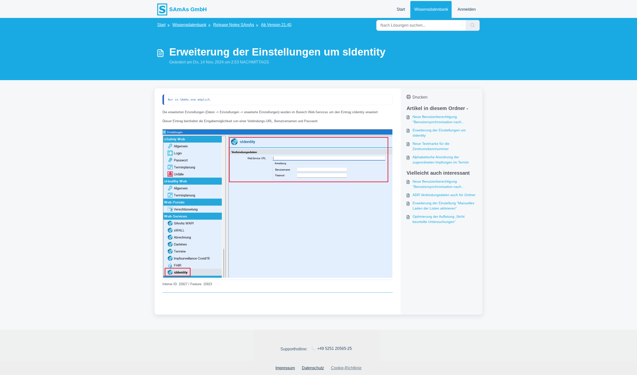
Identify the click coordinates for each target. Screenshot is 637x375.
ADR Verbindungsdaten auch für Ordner (444, 195)
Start (401, 9)
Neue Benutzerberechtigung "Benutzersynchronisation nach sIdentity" (437, 120)
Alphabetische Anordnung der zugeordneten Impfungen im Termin (441, 159)
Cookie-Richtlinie (346, 368)
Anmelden (467, 9)
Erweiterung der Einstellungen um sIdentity (439, 132)
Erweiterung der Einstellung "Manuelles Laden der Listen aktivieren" (443, 205)
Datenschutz (313, 368)
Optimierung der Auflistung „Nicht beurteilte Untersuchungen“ (439, 219)
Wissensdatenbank (431, 9)
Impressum (285, 368)
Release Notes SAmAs (233, 25)
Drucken (420, 97)
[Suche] (473, 25)
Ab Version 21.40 (276, 25)
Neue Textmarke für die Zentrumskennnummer (431, 146)
